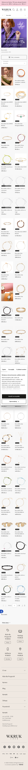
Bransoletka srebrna (5, 253)
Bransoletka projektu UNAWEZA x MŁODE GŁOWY (20, 81)
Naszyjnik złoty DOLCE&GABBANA (19, 446)
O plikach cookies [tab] (21, 369)
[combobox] (14, 63)
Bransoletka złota (5, 145)
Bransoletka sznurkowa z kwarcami (7, 318)
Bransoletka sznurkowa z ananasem (7, 167)
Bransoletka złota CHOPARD (5, 424)
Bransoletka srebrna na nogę (6, 211)
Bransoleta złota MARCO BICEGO (7, 103)
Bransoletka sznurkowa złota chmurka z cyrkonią (20, 468)
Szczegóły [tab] (11, 369)
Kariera (4, 682)
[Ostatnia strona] (24, 605)
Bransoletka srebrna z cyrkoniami (6, 189)
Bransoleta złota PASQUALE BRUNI (19, 124)
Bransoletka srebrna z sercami (20, 360)
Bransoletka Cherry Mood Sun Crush (19, 146)
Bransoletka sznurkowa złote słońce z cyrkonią (6, 489)
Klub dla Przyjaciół (8, 676)
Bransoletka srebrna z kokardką (6, 554)
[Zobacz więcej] (25, 15)
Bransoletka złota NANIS (20, 167)
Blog (3, 688)
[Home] (6, 10)
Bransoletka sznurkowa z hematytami (7, 576)
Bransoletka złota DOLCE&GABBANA (5, 446)
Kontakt (4, 694)
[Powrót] (3, 15)
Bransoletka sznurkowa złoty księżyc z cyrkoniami (20, 490)
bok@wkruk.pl (6, 720)
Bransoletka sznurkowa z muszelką (20, 597)
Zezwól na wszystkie (14, 396)
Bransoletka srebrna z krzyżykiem (20, 189)
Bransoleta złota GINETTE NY (18, 254)
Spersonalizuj (13, 401)
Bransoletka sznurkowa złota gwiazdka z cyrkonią (6, 468)
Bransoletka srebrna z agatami (6, 597)
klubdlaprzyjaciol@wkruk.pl (9, 726)
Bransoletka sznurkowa (20, 553)
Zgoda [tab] (4, 369)
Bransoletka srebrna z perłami (20, 576)
